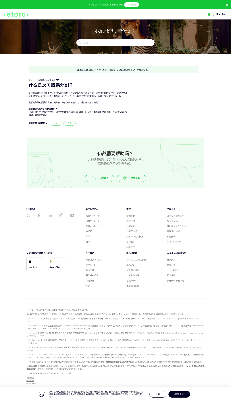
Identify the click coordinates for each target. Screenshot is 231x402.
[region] (115, 394)
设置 (157, 394)
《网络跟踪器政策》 (119, 394)
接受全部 (179, 394)
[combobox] (118, 43)
